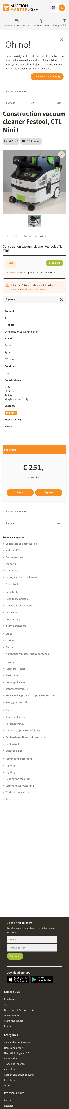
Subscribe (15, 956)
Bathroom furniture (16, 689)
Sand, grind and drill (16, 702)
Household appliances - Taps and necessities (30, 695)
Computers (11, 570)
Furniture (10, 662)
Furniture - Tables (15, 669)
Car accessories (14, 557)
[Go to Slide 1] (34, 221)
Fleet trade (11, 675)
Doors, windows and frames (21, 577)
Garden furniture (15, 724)
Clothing (10, 640)
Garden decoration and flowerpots (25, 737)
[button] (53, 7)
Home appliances (15, 682)
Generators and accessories (21, 544)
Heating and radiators (17, 779)
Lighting (10, 765)
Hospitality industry (16, 599)
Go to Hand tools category (47, 76)
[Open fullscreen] (61, 154)
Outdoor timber (14, 751)
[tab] (12, 236)
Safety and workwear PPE (20, 786)
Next (59, 103)
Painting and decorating (18, 759)
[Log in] (62, 7)
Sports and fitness (15, 717)
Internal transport (15, 626)
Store (8, 799)
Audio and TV (12, 550)
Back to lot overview (16, 91)
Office (8, 634)
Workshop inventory (17, 792)
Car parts (10, 564)
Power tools (12, 584)
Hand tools (11, 413)
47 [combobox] (32, 103)
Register (49, 492)
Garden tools (12, 744)
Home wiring (12, 619)
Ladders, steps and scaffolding (22, 730)
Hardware (11, 612)
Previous (10, 103)
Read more (54, 263)
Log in (20, 492)
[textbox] (34, 393)
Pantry (9, 647)
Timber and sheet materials (21, 605)
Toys (8, 710)
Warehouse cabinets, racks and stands (27, 654)
